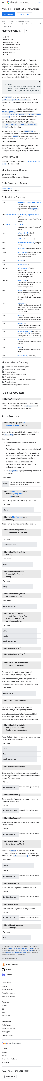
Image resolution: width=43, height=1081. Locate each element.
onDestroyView (23, 264)
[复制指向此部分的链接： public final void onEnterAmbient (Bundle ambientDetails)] (8, 668)
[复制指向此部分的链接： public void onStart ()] (21, 883)
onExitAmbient (22, 280)
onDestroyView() (9, 112)
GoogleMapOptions (33, 215)
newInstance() (30, 406)
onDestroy (21, 260)
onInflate (20, 291)
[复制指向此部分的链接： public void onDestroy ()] (24, 648)
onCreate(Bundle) (20, 856)
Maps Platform (25, 2)
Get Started (8, 14)
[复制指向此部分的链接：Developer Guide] (20, 157)
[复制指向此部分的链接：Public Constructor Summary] (31, 183)
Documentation (9, 24)
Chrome (4, 1052)
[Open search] (34, 2)
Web (3, 1012)
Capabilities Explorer (8, 993)
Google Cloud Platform (9, 1059)
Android (5, 9)
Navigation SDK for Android (26, 9)
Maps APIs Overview (8, 996)
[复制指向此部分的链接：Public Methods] (21, 416)
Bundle (27, 333)
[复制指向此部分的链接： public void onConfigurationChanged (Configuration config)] (14, 576)
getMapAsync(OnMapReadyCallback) (16, 100)
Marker (16, 136)
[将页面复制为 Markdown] (26, 31)
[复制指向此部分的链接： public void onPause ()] (22, 795)
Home (3, 21)
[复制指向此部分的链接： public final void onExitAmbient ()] (8, 703)
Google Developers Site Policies (16, 952)
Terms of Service (7, 1035)
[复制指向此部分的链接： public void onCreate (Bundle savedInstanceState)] (24, 596)
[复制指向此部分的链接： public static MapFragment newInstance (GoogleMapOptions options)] (21, 496)
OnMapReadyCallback (34, 202)
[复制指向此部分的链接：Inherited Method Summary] (30, 362)
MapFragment (7, 188)
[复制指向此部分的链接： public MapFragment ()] (23, 399)
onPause (20, 315)
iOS (3, 1009)
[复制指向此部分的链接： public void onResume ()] (24, 818)
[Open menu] (3, 2)
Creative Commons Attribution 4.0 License (20, 948)
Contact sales (24, 14)
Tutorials (4, 986)
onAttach (21, 239)
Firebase (4, 1055)
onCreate (21, 249)
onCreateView (22, 252)
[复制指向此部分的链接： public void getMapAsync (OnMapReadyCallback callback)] (8, 428)
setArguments (22, 355)
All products (5, 1062)
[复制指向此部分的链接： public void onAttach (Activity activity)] (14, 554)
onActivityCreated (23, 233)
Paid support (6, 1032)
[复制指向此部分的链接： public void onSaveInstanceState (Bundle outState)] (8, 846)
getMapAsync (22, 202)
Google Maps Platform (23, 21)
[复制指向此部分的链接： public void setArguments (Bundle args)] (19, 927)
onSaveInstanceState (25, 331)
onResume (21, 323)
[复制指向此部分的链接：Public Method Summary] (27, 197)
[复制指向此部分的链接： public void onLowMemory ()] (8, 769)
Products (10, 21)
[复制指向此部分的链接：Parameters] (13, 477)
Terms (4, 1071)
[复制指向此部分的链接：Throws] (10, 782)
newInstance (22, 215)
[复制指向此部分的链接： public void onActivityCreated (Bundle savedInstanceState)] (8, 535)
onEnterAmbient (23, 268)
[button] (15, 367)
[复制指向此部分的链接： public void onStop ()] (21, 904)
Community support (8, 1028)
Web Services (6, 1016)
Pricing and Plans (7, 989)
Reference (7, 26)
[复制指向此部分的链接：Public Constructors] (26, 393)
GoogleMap (8, 97)
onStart (20, 339)
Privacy (10, 1071)
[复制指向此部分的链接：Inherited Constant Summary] (31, 170)
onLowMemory (22, 303)
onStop (20, 347)
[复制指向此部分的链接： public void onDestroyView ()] (8, 657)
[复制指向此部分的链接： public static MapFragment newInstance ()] (17, 519)
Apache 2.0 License (27, 950)
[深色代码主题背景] (39, 81)
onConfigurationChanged (26, 243)
